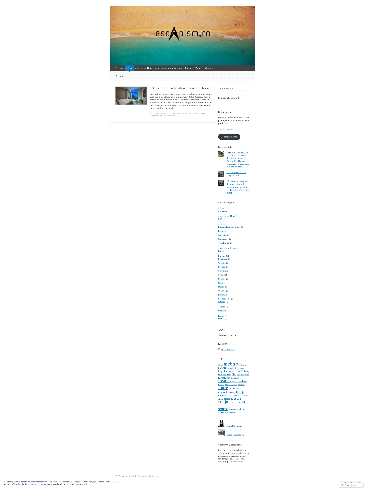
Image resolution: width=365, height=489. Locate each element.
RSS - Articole (228, 350)
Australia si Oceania (172, 68)
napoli (231, 392)
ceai (238, 371)
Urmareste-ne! (225, 112)
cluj (224, 375)
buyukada (224, 371)
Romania (222, 295)
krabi (221, 384)
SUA (220, 219)
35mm (220, 365)
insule (224, 381)
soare (223, 409)
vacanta (221, 413)
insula (235, 377)
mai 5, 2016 (155, 114)
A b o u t (208, 68)
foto (239, 375)
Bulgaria (222, 259)
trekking (240, 409)
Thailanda (223, 243)
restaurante (222, 406)
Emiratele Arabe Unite (182, 114)
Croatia (222, 263)
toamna (232, 410)
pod (238, 403)
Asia (157, 68)
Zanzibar (171, 116)
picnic (220, 399)
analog (241, 365)
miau (231, 388)
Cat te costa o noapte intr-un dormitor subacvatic (181, 88)
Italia (220, 283)
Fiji (219, 251)
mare (223, 387)
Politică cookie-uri (78, 484)
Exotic (198, 68)
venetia (232, 413)
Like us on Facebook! (228, 97)
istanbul (241, 381)
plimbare (232, 403)
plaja (223, 402)
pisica (227, 398)
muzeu (237, 388)
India (220, 231)
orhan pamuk (237, 395)
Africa (129, 68)
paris (245, 395)
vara (226, 413)
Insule (221, 319)
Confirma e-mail (229, 137)
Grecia (221, 275)
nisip (239, 391)
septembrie (240, 406)
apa (246, 365)
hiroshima (224, 377)
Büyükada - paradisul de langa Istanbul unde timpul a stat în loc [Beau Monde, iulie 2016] (238, 187)
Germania (223, 271)
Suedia (163, 116)
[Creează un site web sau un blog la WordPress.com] (116, 476)
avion (222, 368)
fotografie (245, 375)
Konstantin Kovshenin (149, 476)
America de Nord (143, 68)
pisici (236, 398)
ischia (232, 382)
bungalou (240, 368)
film (234, 374)
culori (228, 375)
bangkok (231, 368)
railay (244, 402)
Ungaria (222, 311)
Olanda (222, 291)
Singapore (154, 116)
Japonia (222, 235)
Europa (189, 68)
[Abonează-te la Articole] (219, 350)
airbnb (231, 364)
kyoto (227, 385)
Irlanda (222, 279)
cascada (233, 371)
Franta (221, 267)
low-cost (233, 385)
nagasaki (223, 392)
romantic (231, 406)
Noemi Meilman (224, 395)
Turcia (221, 307)
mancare (241, 385)
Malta (221, 287)
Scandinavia (224, 299)
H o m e (119, 68)
